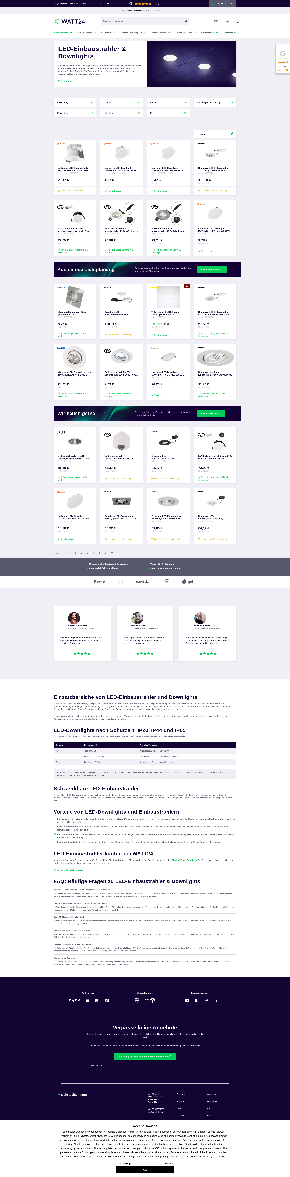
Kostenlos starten (210, 269)
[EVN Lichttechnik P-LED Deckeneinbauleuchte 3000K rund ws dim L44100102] (75, 213)
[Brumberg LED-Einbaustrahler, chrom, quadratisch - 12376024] (121, 501)
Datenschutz (211, 1102)
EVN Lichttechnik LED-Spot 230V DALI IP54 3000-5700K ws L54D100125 (215, 457)
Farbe (153, 102)
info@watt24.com (61, 4)
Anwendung (62, 102)
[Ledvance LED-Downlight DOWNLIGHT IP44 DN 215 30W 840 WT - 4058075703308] (75, 501)
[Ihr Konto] (224, 21)
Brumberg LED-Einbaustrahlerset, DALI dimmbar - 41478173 (117, 313)
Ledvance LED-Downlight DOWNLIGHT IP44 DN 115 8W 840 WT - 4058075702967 (168, 169)
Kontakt (180, 1102)
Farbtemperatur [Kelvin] (208, 102)
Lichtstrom (108, 113)
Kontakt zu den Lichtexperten (69, 870)
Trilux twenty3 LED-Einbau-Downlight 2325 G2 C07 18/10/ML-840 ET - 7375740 (165, 313)
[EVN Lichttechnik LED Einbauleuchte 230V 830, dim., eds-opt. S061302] (168, 213)
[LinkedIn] (215, 1000)
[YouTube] (187, 1000)
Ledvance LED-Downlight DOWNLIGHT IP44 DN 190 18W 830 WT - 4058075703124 (213, 229)
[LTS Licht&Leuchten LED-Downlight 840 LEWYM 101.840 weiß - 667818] (75, 441)
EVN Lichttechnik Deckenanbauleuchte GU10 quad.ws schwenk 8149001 (119, 457)
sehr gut (157, 4)
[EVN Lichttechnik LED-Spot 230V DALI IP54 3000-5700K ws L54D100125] (215, 441)
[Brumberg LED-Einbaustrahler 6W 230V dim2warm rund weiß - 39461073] (215, 297)
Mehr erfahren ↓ (66, 81)
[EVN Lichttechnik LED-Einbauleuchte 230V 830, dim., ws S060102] (121, 213)
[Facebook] (196, 1000)
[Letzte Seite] (112, 553)
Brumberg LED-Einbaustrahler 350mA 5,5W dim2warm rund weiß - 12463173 (166, 517)
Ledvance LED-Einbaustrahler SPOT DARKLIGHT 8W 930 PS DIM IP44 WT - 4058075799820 (73, 169)
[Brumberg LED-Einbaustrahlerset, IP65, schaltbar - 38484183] (168, 441)
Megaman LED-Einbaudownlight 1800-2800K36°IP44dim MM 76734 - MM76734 (74, 373)
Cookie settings (123, 1163)
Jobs (179, 1109)
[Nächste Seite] (106, 553)
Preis (152, 113)
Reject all (169, 1163)
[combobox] (142, 21)
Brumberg (192, 860)
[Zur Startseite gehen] (69, 21)
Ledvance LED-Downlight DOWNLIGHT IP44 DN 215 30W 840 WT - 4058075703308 (73, 517)
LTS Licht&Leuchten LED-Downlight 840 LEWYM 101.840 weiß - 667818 (74, 457)
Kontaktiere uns (209, 413)
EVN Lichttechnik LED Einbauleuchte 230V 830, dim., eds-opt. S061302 (166, 229)
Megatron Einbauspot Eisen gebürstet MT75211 (72, 313)
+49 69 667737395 (78, 4)
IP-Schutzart (62, 113)
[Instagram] (206, 1000)
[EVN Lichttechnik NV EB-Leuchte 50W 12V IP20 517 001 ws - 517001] (121, 357)
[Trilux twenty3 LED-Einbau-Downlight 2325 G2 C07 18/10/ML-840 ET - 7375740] (168, 297)
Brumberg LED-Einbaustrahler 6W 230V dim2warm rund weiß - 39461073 (214, 313)
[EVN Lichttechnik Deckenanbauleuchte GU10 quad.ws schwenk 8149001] (121, 441)
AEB (208, 1109)
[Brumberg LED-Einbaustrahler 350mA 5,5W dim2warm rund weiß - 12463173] (168, 501)
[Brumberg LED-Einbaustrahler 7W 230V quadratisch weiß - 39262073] (215, 153)
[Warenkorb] (234, 21)
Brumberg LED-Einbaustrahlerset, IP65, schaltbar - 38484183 (163, 457)
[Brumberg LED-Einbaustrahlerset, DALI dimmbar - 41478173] (121, 297)
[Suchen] (186, 21)
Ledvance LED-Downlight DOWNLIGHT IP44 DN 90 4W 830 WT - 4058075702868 (121, 169)
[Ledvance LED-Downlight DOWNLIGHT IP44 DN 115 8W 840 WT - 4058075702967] (168, 153)
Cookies (180, 1116)
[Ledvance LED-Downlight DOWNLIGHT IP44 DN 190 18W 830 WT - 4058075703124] (215, 213)
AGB (208, 1116)
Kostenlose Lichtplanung (98, 4)
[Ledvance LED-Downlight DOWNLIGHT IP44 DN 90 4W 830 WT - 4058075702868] (121, 153)
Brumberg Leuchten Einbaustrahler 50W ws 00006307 (215, 373)
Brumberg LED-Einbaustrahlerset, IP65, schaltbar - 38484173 (210, 517)
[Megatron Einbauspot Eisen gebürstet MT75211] (75, 297)
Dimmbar (107, 102)
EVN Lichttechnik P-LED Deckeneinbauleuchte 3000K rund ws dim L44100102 (72, 229)
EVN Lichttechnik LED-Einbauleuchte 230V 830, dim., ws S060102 (120, 229)
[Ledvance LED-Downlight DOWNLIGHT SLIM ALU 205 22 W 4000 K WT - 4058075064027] (168, 357)
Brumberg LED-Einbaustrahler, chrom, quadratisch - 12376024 (120, 517)
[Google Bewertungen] (130, 3)
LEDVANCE (176, 860)
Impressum (211, 1095)
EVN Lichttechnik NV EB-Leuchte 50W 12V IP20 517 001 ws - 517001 (120, 373)
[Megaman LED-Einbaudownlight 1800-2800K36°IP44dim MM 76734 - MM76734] (75, 357)
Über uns (181, 1095)
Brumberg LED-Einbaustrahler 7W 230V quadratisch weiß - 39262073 (213, 169)
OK (145, 1170)
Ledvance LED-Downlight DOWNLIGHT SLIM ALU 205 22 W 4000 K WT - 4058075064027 (168, 373)
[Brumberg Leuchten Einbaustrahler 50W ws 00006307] (215, 357)
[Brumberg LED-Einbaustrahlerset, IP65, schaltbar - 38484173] (215, 501)
